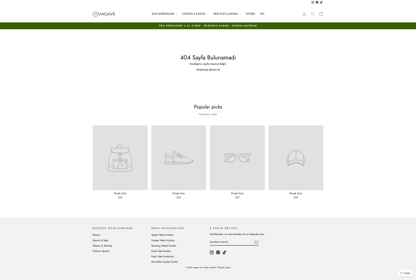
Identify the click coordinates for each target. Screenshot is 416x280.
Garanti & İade (100, 240)
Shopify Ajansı (224, 267)
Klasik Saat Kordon (161, 251)
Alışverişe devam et (208, 70)
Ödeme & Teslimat (102, 246)
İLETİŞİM (250, 14)
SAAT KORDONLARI (163, 14)
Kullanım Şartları (101, 251)
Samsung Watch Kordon (163, 246)
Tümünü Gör (208, 114)
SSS (262, 14)
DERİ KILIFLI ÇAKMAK (226, 14)
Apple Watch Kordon (162, 235)
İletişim (96, 235)
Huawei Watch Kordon (163, 240)
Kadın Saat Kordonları (162, 256)
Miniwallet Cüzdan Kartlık (164, 262)
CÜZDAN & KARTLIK (194, 14)
